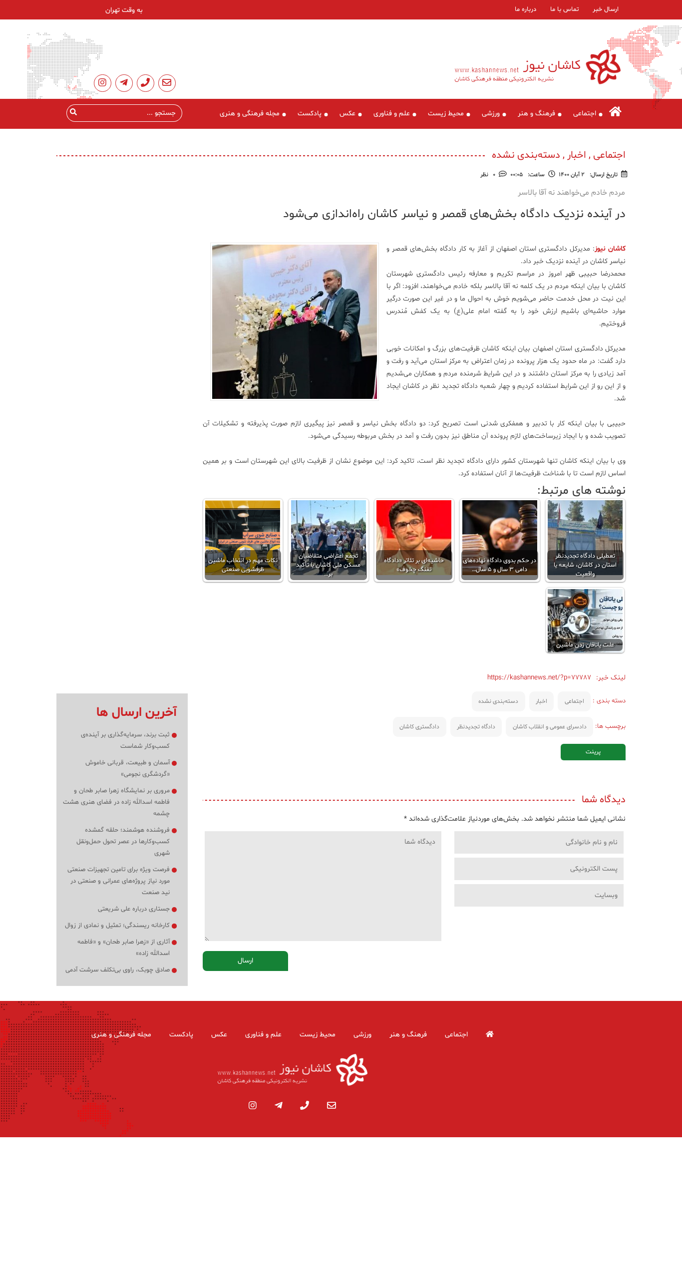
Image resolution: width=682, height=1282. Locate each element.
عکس (347, 113)
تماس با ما (564, 9)
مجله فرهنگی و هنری (250, 113)
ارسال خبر (606, 9)
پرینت (593, 752)
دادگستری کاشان (419, 727)
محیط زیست (446, 113)
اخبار (541, 701)
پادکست (310, 113)
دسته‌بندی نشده (498, 701)
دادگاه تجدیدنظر (476, 727)
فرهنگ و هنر (536, 113)
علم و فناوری (391, 113)
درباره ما (525, 9)
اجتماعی (584, 113)
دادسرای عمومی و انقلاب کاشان (550, 727)
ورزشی (491, 113)
